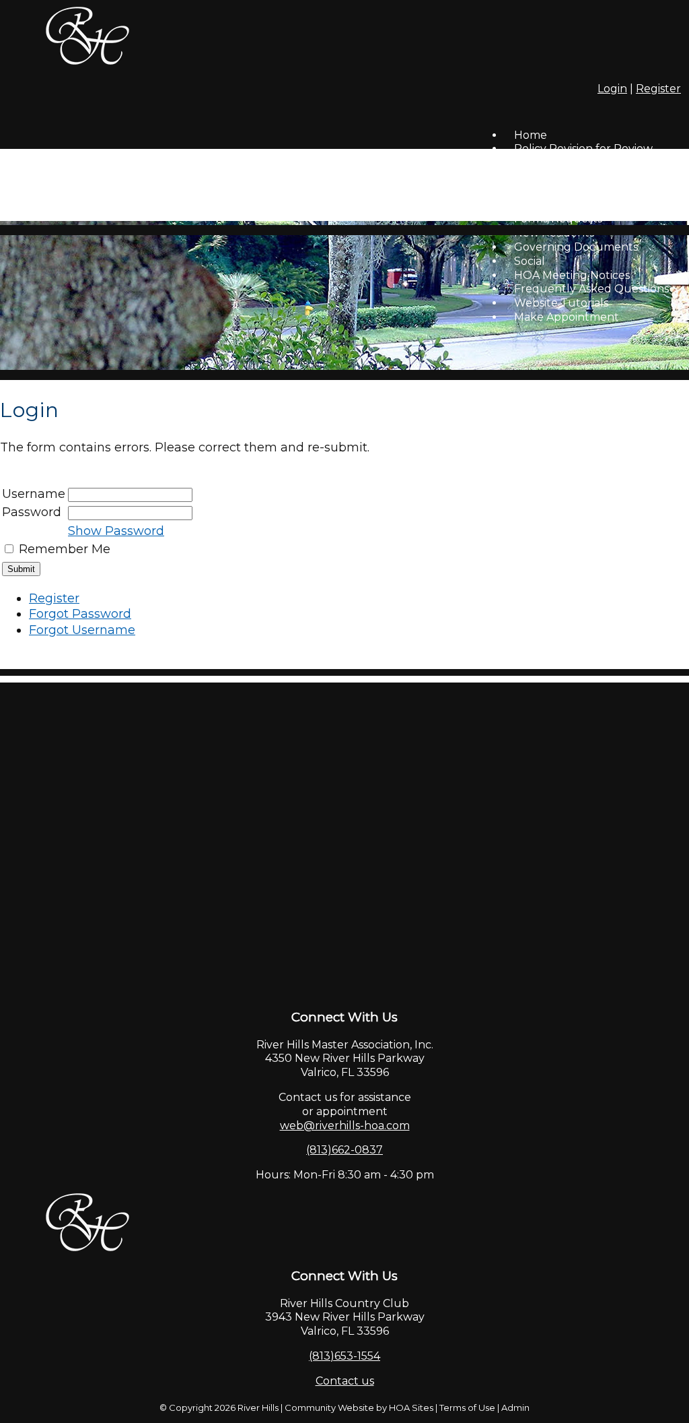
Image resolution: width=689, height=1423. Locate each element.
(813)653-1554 (344, 1356)
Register (658, 88)
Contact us (345, 1380)
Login (612, 88)
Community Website (329, 1407)
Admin (515, 1407)
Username (33, 493)
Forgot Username (82, 630)
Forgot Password (80, 613)
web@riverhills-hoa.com (345, 1125)
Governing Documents (576, 247)
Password (31, 512)
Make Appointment (566, 317)
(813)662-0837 (344, 1149)
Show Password (116, 531)
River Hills (258, 1407)
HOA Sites (411, 1407)
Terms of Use (467, 1407)
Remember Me (64, 549)
